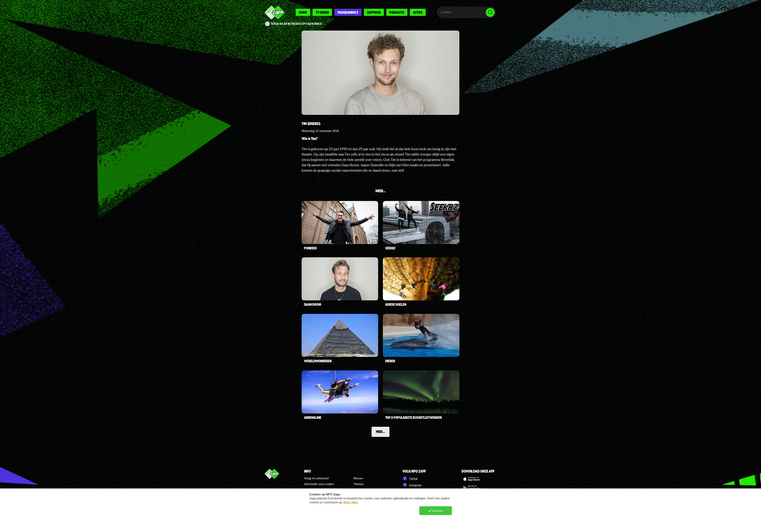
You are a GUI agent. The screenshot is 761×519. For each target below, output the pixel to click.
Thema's (358, 484)
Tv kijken (322, 12)
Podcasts (396, 12)
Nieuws (358, 478)
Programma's (347, 12)
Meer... (380, 431)
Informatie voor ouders (319, 484)
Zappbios (374, 12)
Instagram (415, 485)
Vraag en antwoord (316, 478)
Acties (418, 12)
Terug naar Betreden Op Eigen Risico (296, 24)
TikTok (413, 479)
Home (303, 12)
